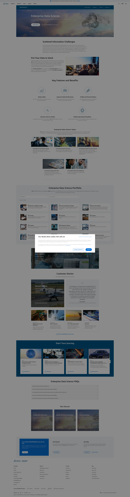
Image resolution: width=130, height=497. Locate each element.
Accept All (88, 249)
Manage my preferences (78, 249)
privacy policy (67, 245)
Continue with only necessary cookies (85, 236)
